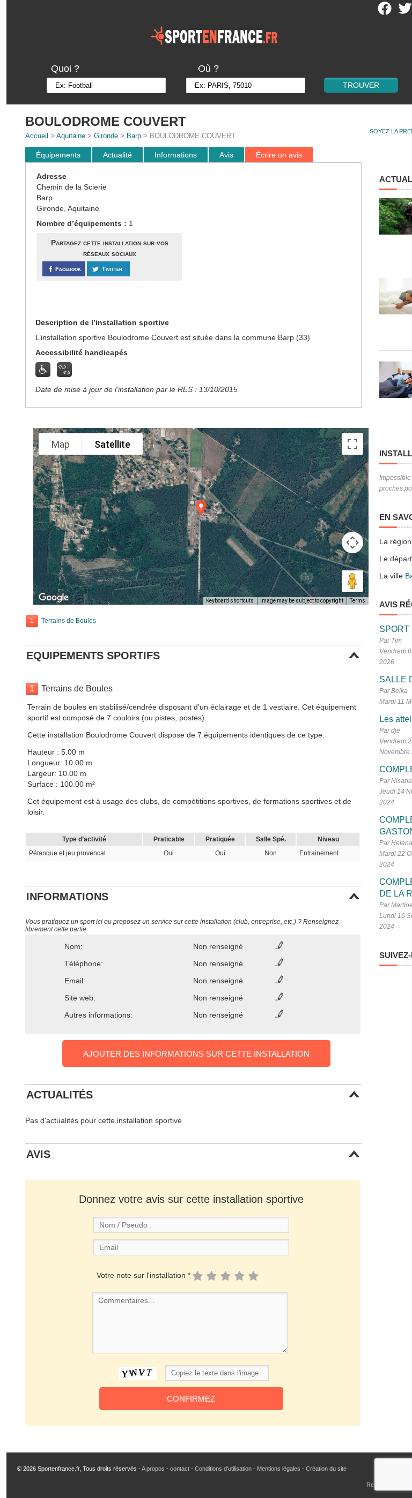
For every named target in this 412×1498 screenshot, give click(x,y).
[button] (201, 508)
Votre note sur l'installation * (143, 1275)
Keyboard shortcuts (230, 601)
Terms (357, 601)
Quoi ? (65, 68)
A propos (153, 1468)
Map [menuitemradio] (61, 444)
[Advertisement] (273, 240)
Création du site (326, 1468)
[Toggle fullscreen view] (352, 444)
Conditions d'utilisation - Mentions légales (247, 1468)
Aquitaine (70, 136)
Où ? (208, 68)
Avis (226, 154)
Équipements (58, 154)
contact (179, 1468)
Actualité (117, 154)
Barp (134, 136)
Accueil (36, 136)
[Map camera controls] (352, 542)
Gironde (106, 136)
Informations (175, 154)
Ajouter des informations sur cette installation (196, 1053)
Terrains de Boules (68, 620)
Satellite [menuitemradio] (112, 444)
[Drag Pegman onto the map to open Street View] (352, 581)
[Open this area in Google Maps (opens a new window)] (53, 598)
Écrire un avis (279, 154)
